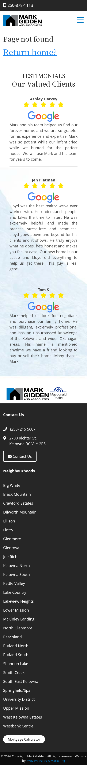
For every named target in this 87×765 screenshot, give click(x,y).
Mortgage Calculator (24, 739)
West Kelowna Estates (22, 717)
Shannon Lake (15, 663)
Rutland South (15, 654)
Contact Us (22, 456)
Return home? (30, 51)
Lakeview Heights (18, 601)
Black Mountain (17, 494)
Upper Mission (16, 708)
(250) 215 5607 (22, 429)
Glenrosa (11, 547)
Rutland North (15, 645)
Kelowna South (16, 574)
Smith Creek (13, 672)
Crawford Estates (18, 503)
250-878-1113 (19, 5)
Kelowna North (16, 565)
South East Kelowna (20, 681)
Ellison (9, 521)
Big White (11, 485)
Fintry (8, 529)
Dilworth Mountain (20, 512)
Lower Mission (16, 610)
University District (19, 699)
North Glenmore (17, 627)
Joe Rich (10, 556)
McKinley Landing (18, 619)
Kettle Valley (14, 583)
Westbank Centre (18, 726)
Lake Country (14, 592)
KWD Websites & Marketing (45, 761)
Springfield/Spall (18, 690)
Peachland (12, 636)
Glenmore (12, 538)
